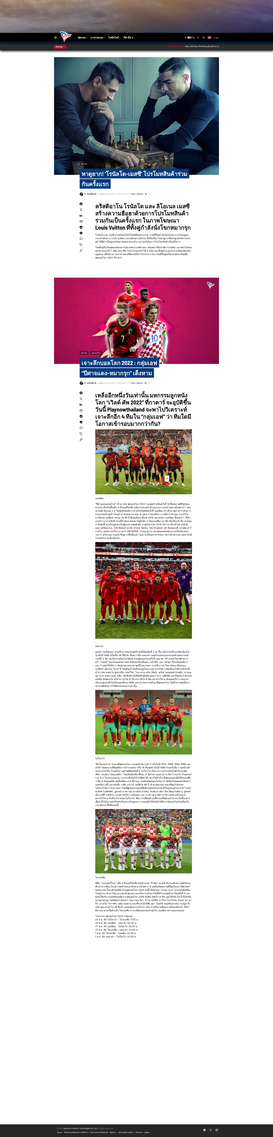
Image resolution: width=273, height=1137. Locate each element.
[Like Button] (145, 194)
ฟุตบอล (84, 164)
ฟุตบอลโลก (96, 353)
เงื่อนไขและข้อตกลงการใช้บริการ (76, 1132)
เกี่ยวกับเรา (139, 1132)
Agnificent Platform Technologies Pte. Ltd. (80, 1128)
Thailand (211, 39)
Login (216, 37)
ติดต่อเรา (113, 1132)
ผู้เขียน (147, 1132)
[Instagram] (216, 1130)
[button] (55, 37)
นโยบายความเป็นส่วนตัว (99, 1132)
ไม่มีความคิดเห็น (137, 194)
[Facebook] (204, 1130)
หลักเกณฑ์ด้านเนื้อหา (126, 1132)
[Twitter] (210, 1130)
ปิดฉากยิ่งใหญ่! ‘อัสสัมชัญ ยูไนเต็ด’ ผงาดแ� (170, 46)
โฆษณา (60, 1132)
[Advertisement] (104, 9)
